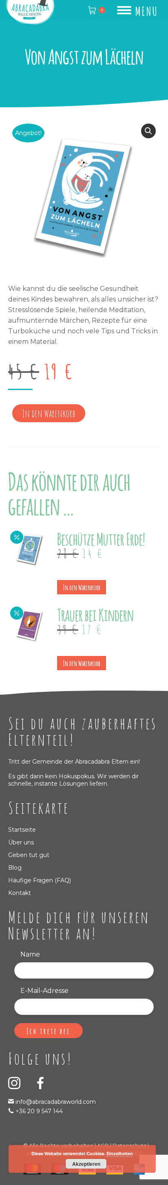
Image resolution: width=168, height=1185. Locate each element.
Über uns (21, 842)
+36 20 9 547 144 (39, 1111)
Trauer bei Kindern (95, 613)
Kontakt (19, 893)
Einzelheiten (119, 1153)
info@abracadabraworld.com (55, 1101)
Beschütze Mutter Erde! (101, 538)
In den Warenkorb (48, 413)
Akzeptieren (86, 1163)
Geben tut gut (28, 855)
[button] (148, 131)
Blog (15, 867)
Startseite (22, 829)
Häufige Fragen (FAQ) (39, 880)
